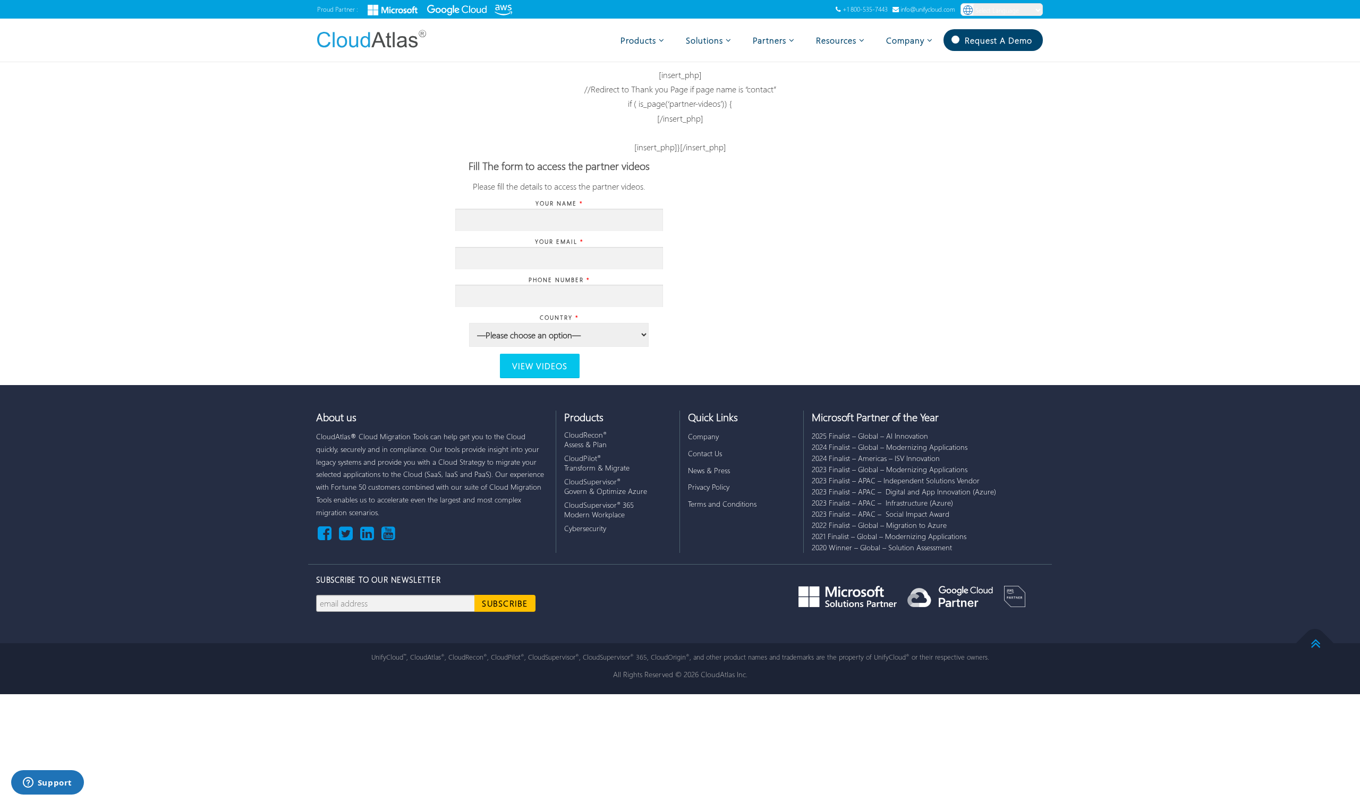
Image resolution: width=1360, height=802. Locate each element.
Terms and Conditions (722, 504)
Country (559, 317)
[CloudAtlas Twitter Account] (348, 532)
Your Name (559, 203)
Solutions (704, 40)
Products (638, 40)
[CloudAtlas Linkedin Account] (369, 532)
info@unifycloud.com (927, 9)
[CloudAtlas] (378, 38)
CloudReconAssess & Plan (585, 439)
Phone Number (559, 279)
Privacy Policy (708, 487)
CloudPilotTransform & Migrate (597, 463)
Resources (836, 40)
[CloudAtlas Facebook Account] (327, 532)
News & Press (709, 470)
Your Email (559, 241)
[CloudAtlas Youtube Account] (388, 532)
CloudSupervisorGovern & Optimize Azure (605, 486)
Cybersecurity (585, 528)
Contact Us (705, 453)
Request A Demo (998, 40)
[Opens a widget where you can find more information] (47, 783)
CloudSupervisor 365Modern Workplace (599, 509)
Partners (769, 40)
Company (905, 40)
